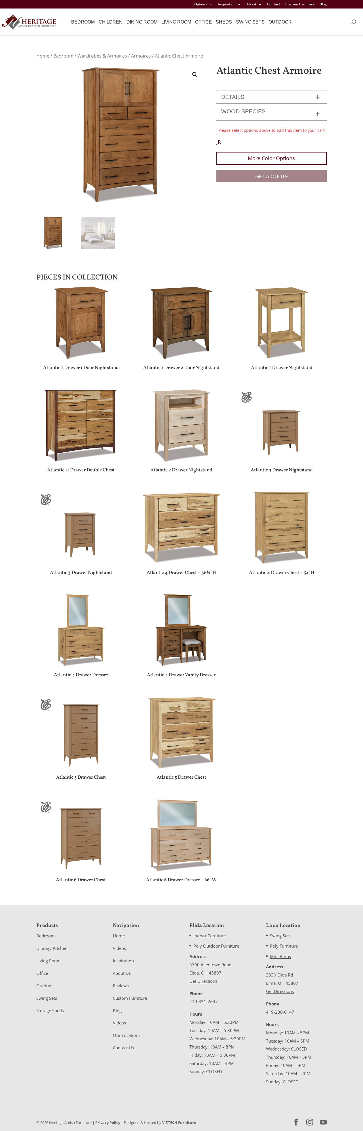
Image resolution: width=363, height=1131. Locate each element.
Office (203, 22)
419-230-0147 (280, 1012)
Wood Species (243, 111)
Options (200, 5)
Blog (323, 5)
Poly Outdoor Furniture (216, 946)
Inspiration (227, 5)
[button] (195, 74)
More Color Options (271, 158)
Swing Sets (250, 22)
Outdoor (280, 22)
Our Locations (126, 1035)
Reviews (121, 985)
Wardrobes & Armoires (102, 56)
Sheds (224, 22)
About (251, 5)
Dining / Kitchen (51, 948)
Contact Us (123, 1047)
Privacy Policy (107, 1122)
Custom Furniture (300, 5)
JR (218, 142)
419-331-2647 (203, 1001)
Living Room (176, 22)
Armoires (141, 56)
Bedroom (83, 22)
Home (42, 56)
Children (111, 22)
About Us (122, 973)
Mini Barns (280, 956)
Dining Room (141, 22)
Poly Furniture (284, 946)
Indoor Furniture (209, 936)
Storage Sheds (50, 1010)
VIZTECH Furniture (179, 1122)
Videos (119, 948)
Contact (273, 5)
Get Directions (203, 981)
